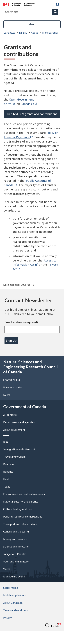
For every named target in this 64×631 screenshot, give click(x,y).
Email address (14, 322)
